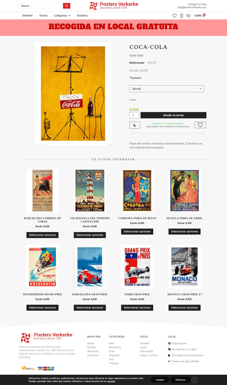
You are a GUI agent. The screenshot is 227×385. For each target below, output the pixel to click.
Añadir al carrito (173, 115)
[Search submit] (66, 6)
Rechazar (180, 379)
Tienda (43, 15)
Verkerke (27, 15)
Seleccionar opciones (42, 235)
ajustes (111, 381)
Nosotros (82, 15)
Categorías (60, 15)
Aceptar (160, 379)
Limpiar (132, 99)
